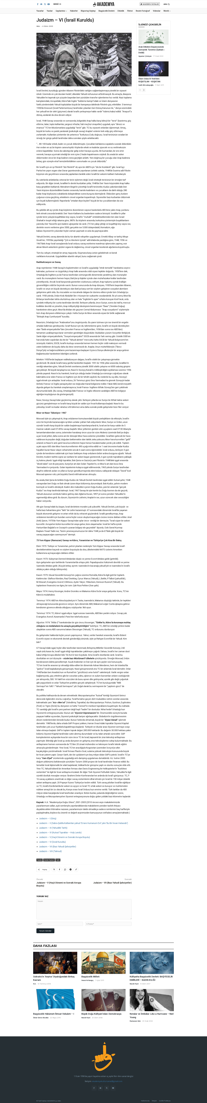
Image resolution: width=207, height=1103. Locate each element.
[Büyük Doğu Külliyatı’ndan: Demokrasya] (103, 1000)
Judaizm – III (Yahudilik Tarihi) (53, 828)
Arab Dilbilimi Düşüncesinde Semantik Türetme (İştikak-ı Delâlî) (151, 50)
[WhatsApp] (65, 869)
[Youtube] (48, 4)
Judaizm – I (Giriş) (47, 818)
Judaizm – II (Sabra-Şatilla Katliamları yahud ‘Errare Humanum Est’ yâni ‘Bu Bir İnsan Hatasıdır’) (83, 823)
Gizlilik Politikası (165, 1101)
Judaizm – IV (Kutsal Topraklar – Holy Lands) (60, 832)
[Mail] (41, 4)
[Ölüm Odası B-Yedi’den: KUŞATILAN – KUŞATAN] (153, 68)
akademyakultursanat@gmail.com (107, 1081)
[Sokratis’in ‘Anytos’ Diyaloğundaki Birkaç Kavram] (55, 963)
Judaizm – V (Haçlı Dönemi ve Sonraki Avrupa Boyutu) (64, 837)
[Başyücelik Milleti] (103, 963)
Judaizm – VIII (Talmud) (50, 851)
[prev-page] (139, 90)
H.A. (38, 26)
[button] (167, 4)
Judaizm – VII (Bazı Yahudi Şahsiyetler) (57, 846)
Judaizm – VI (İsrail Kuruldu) (52, 842)
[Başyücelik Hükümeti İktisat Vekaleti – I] (55, 1000)
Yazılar (39, 860)
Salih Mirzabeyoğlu (145, 85)
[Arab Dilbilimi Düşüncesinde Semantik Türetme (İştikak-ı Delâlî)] (153, 37)
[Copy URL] (76, 869)
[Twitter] (45, 4)
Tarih (58, 860)
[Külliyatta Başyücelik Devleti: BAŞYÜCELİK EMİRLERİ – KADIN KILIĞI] (152, 963)
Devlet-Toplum (49, 860)
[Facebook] (37, 4)
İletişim (154, 1101)
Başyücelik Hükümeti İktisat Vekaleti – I (53, 1013)
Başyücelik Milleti (90, 976)
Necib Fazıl (134, 984)
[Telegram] (70, 869)
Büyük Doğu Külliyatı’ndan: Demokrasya (101, 1013)
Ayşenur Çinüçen (145, 56)
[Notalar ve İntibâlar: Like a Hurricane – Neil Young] (152, 1000)
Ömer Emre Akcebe (40, 1018)
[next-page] (143, 90)
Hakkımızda (145, 1101)
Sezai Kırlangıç (87, 980)
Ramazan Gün (135, 1021)
